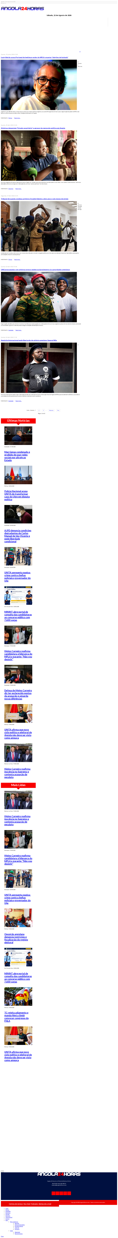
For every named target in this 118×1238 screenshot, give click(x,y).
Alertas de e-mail (45, 1204)
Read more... (17, 118)
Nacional (17, 1223)
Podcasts (34, 1204)
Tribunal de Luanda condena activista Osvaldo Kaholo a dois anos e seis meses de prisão (34, 199)
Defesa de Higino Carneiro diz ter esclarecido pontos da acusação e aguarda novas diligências (18, 694)
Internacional (9, 1217)
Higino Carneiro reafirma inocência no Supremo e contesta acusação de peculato (17, 773)
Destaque (10, 188)
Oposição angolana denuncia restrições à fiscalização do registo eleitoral (16, 938)
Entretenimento (19, 1226)
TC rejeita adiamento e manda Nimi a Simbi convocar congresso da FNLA (16, 1016)
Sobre (11, 1230)
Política (7, 1210)
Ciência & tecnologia (20, 1225)
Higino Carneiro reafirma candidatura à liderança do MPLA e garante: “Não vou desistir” (18, 655)
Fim (58, 410)
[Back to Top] (2, 1171)
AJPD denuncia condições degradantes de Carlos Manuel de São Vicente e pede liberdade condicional (17, 536)
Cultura (7, 1219)
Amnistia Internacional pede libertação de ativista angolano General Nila (29, 340)
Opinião (7, 1214)
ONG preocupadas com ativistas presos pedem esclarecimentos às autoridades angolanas (35, 270)
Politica (10, 118)
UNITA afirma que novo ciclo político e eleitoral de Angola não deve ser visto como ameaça (18, 733)
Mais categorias (14, 1222)
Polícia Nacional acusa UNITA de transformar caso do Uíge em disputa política (17, 495)
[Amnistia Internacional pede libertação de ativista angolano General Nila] (39, 367)
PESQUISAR (17, 1232)
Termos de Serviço (16, 1204)
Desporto (8, 1216)
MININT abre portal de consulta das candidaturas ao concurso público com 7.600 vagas (18, 615)
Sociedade (10, 330)
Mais (7, 1220)
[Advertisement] (59, 43)
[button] (2, 1236)
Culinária (17, 1229)
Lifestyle (17, 1227)
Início (7, 1208)
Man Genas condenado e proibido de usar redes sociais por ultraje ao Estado (17, 456)
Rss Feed (27, 1204)
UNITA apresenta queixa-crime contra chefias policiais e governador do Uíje (17, 576)
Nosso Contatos (19, 1233)
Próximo (51, 410)
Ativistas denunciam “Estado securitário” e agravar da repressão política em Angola (33, 128)
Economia (8, 1213)
